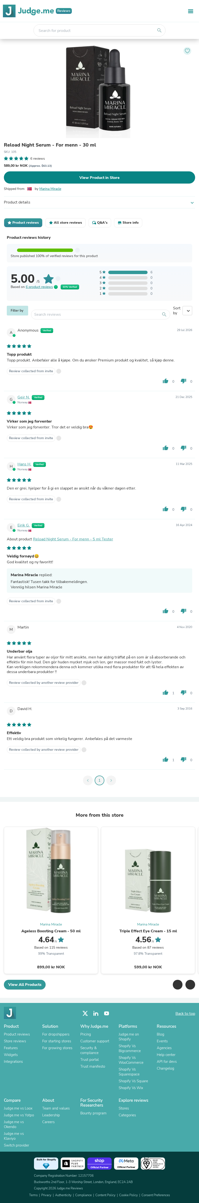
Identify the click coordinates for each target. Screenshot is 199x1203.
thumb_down (183, 381)
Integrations (13, 1061)
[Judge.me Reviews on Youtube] (106, 1013)
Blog (160, 1034)
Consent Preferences (155, 1195)
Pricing (85, 1034)
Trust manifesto (92, 1066)
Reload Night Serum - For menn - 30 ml (50, 145)
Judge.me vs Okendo (14, 1124)
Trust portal (89, 1059)
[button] (177, 985)
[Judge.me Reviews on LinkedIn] (96, 1013)
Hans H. (24, 464)
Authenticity (63, 1195)
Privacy (46, 1195)
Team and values (56, 1108)
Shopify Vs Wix (131, 1087)
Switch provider (16, 1145)
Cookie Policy (128, 1195)
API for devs (167, 1061)
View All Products (24, 984)
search (159, 30)
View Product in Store (99, 177)
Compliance (83, 1195)
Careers (48, 1122)
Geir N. (23, 397)
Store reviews (15, 1041)
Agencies (164, 1048)
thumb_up (165, 381)
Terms (33, 1195)
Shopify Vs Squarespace (129, 1072)
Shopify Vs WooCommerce (131, 1060)
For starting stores (56, 1041)
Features (11, 1048)
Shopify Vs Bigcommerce (130, 1048)
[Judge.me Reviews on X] (85, 1013)
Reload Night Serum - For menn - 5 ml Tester (73, 539)
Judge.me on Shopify (129, 1037)
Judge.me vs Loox (18, 1108)
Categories (127, 1115)
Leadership (51, 1115)
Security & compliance (89, 1050)
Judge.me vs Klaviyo (14, 1136)
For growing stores (57, 1048)
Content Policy (105, 1195)
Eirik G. (23, 525)
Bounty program (93, 1113)
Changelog (165, 1068)
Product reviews (17, 1034)
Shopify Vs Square (133, 1081)
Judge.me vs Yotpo (19, 1115)
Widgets (11, 1054)
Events (162, 1041)
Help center (166, 1054)
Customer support (94, 1041)
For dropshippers (55, 1034)
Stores (124, 1108)
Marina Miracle (50, 188)
